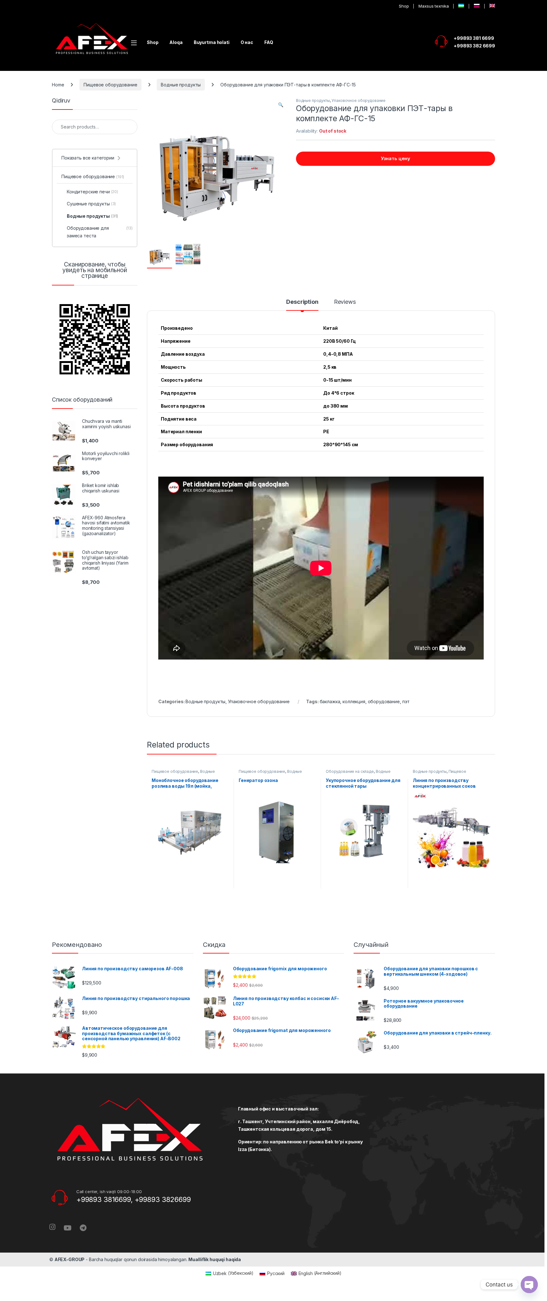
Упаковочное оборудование (358, 100)
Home (58, 84)
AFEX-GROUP (69, 1259)
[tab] (302, 304)
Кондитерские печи (92, 191)
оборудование (384, 701)
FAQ (268, 42)
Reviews (345, 302)
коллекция (354, 701)
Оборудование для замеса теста (100, 231)
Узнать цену (395, 158)
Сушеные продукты (91, 203)
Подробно (190, 894)
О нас (247, 42)
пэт (406, 701)
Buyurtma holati (211, 42)
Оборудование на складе (350, 771)
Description (302, 302)
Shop (404, 6)
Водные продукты (181, 84)
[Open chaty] (529, 1284)
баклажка (330, 701)
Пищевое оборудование (110, 84)
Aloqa (175, 42)
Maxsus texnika (433, 6)
